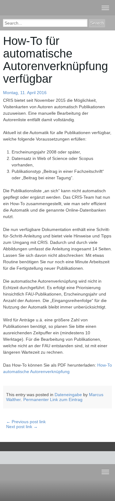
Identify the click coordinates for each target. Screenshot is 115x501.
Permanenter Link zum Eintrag (52, 399)
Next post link (22, 426)
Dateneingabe (68, 394)
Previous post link (26, 421)
